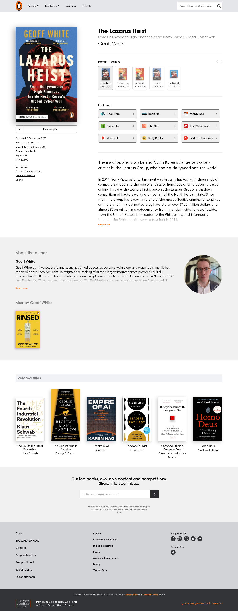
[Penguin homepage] (19, 6)
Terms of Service (150, 594)
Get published (25, 562)
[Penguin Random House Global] (26, 603)
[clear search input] (219, 6)
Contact (21, 548)
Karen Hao (101, 450)
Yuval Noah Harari (208, 450)
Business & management (28, 171)
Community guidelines (105, 539)
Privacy (96, 564)
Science (20, 179)
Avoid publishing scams (105, 558)
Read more (104, 224)
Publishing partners (103, 545)
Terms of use (100, 570)
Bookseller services (27, 540)
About (19, 533)
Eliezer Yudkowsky (169, 453)
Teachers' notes (25, 577)
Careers (97, 533)
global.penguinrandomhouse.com (202, 603)
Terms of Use (129, 509)
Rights (96, 551)
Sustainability (24, 569)
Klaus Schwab (30, 453)
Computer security (25, 175)
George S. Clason (66, 453)
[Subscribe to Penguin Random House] (154, 494)
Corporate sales (26, 555)
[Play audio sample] (19, 129)
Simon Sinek (137, 450)
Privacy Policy (131, 594)
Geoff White (111, 43)
